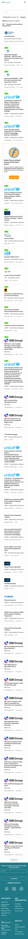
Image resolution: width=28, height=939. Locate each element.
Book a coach (5, 908)
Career (17, 924)
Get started (14, 177)
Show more (14, 860)
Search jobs (4, 902)
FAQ (16, 929)
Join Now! (14, 878)
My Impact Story (5, 913)
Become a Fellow (6, 910)
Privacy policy (19, 931)
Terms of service (19, 934)
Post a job (17, 904)
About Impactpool (20, 927)
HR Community (19, 908)
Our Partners (18, 911)
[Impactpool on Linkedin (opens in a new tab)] (14, 890)
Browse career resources (5, 905)
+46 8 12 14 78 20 (6, 930)
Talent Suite (18, 906)
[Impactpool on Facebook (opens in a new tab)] (7, 890)
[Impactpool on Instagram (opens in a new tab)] (21, 890)
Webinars (4, 915)
